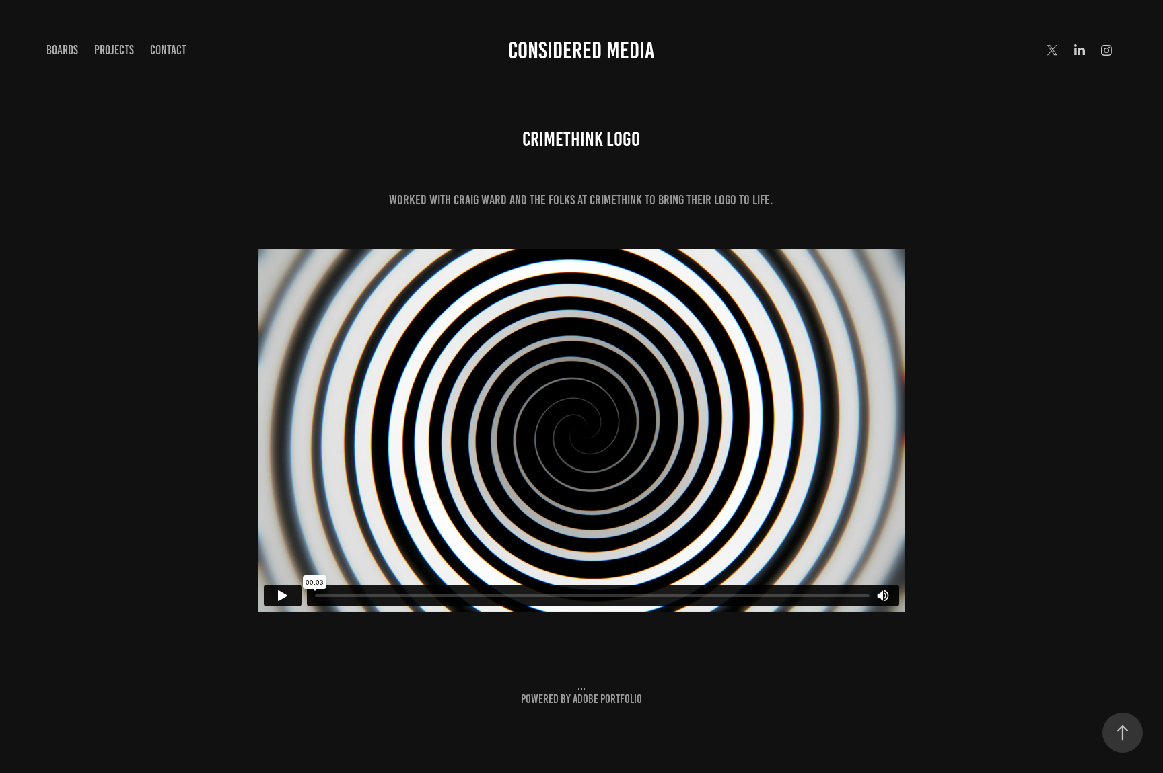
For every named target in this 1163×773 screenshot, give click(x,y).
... (581, 685)
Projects (114, 50)
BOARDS (62, 50)
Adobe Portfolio (607, 699)
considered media (581, 50)
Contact (168, 50)
